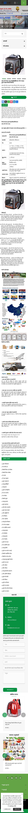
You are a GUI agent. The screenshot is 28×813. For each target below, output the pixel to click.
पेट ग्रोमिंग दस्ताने (6, 527)
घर (4, 26)
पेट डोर (4, 475)
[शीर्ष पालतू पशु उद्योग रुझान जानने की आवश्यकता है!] (14, 749)
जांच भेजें (15, 97)
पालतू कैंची (4, 548)
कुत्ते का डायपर (5, 585)
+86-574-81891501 (11, 620)
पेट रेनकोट (4, 539)
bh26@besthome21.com (13, 628)
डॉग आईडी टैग (5, 513)
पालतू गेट (4, 487)
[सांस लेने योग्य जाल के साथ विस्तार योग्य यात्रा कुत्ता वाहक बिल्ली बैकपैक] (14, 64)
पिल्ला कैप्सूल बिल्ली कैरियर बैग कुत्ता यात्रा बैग (13, 724)
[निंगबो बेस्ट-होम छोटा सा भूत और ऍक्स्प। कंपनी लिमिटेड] (6, 2)
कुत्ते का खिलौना (6, 490)
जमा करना (10, 690)
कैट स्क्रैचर (5, 519)
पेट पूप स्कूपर (5, 478)
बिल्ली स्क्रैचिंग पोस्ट (7, 553)
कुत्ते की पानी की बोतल (7, 588)
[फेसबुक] (7, 777)
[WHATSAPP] (20, 777)
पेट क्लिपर (4, 516)
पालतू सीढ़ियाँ (5, 484)
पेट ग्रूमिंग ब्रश (5, 545)
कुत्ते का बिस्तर (5, 582)
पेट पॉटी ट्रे (5, 467)
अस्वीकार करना (7, 809)
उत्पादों (7, 26)
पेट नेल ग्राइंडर (5, 525)
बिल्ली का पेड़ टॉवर (6, 556)
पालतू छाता (4, 536)
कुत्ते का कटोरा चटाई (7, 551)
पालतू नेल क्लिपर (6, 522)
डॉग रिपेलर (4, 580)
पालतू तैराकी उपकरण (7, 571)
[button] (4, 715)
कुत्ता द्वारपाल (5, 504)
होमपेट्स (12, 26)
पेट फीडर (4, 496)
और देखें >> (7, 728)
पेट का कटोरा (5, 493)
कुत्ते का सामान (5, 591)
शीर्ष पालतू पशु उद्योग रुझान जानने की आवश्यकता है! (13, 764)
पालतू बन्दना (5, 501)
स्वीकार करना (17, 809)
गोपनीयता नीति (12, 806)
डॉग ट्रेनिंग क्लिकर (6, 574)
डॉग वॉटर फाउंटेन (6, 507)
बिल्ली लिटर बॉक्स (6, 472)
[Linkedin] (11, 777)
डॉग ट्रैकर (4, 565)
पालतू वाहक (5, 530)
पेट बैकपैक (17, 26)
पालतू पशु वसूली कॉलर (7, 559)
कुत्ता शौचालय (5, 464)
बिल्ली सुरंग (4, 499)
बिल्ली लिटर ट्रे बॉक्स (7, 470)
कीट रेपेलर (4, 568)
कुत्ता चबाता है (5, 481)
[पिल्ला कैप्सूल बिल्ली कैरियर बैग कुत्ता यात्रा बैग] (14, 708)
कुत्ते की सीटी (5, 577)
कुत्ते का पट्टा (5, 542)
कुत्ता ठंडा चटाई (5, 510)
